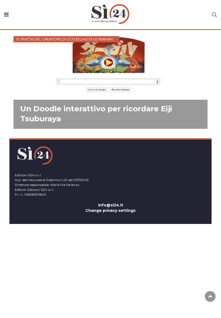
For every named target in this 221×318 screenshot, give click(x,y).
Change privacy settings (110, 210)
